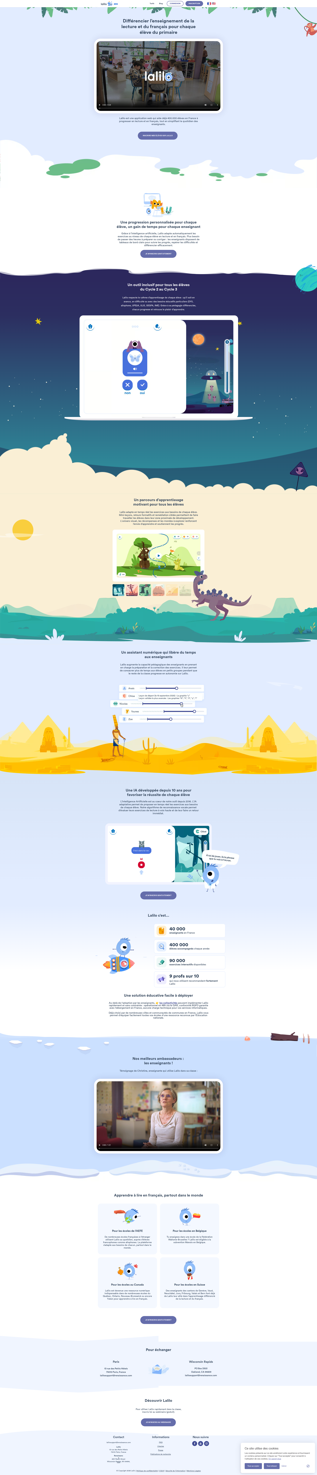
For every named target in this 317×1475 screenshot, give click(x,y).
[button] (152, 3)
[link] (109, 3)
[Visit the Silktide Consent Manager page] (308, 1466)
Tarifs (152, 3)
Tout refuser (272, 1466)
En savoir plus (275, 1458)
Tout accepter (253, 1466)
